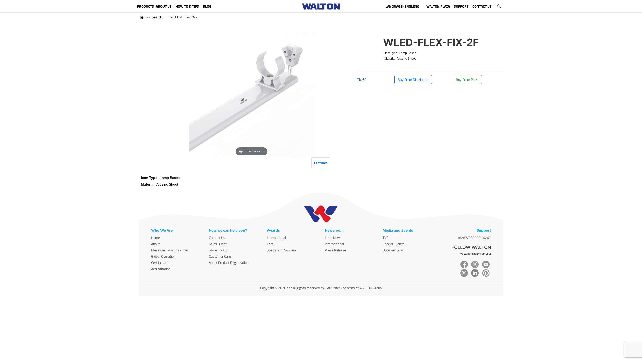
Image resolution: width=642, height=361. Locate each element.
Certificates (159, 262)
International (276, 237)
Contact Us (217, 237)
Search (157, 17)
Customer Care (220, 256)
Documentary (393, 250)
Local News (333, 237)
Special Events (393, 243)
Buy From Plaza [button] (467, 79)
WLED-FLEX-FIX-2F (184, 17)
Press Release (335, 250)
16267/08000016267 (474, 237)
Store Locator (219, 250)
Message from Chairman (169, 250)
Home (155, 237)
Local (270, 243)
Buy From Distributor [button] (413, 79)
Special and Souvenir (282, 250)
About (155, 243)
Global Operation (163, 256)
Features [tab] (321, 162)
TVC (385, 237)
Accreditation (161, 269)
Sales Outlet (218, 243)
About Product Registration (229, 262)
